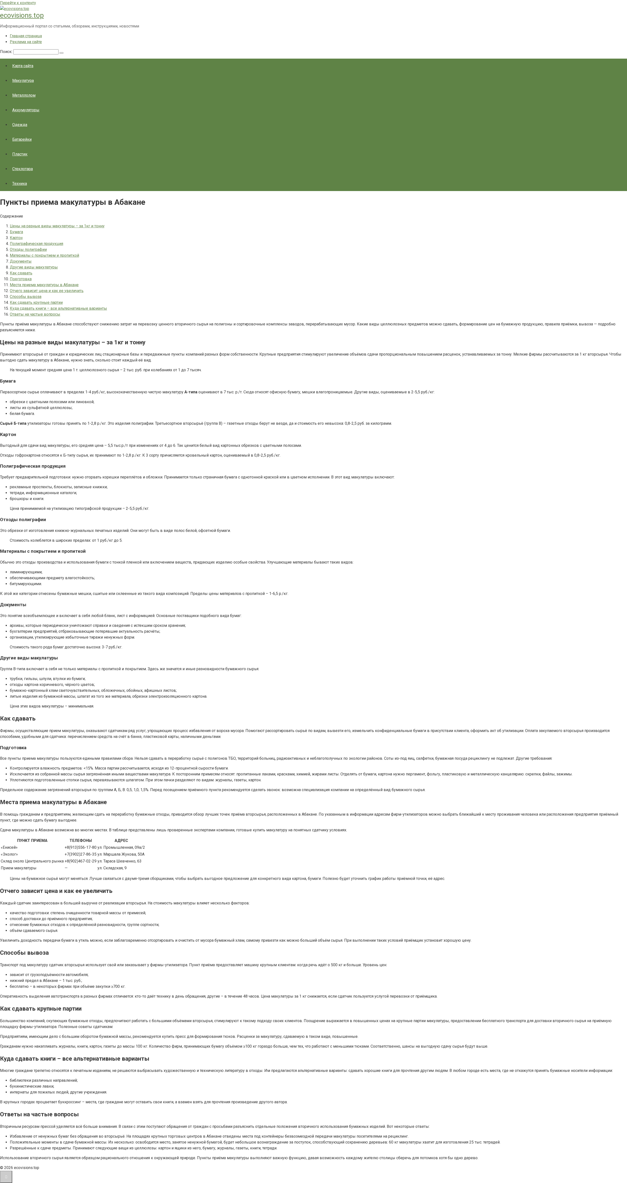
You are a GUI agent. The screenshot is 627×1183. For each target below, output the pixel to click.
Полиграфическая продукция (36, 243)
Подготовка (21, 279)
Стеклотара (22, 169)
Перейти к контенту (18, 2)
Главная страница (26, 36)
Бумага (16, 232)
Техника (19, 183)
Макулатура (23, 80)
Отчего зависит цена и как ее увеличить (47, 290)
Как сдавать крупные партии (36, 302)
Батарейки (22, 139)
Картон (16, 237)
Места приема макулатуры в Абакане (44, 285)
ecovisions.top (22, 15)
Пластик (19, 154)
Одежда (19, 124)
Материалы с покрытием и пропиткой (44, 255)
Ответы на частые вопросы (35, 314)
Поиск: (6, 51)
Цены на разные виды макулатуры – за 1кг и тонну (57, 226)
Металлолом (24, 95)
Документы (21, 261)
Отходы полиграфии (28, 249)
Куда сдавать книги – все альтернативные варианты (58, 308)
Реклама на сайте (26, 41)
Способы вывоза (25, 296)
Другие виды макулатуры (34, 267)
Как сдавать (21, 273)
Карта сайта (22, 66)
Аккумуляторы (25, 110)
